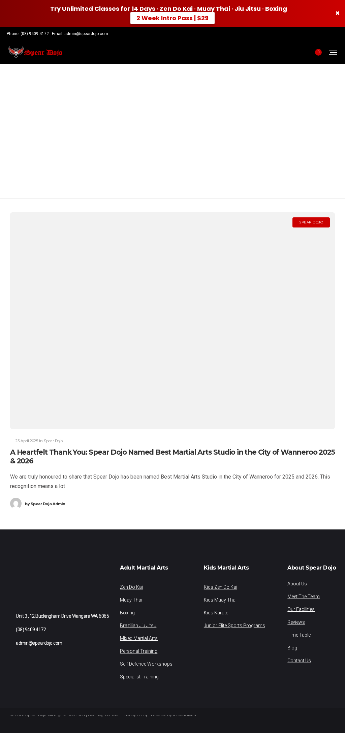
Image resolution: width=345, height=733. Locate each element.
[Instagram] (327, 33)
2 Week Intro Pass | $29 (172, 18)
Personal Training (138, 651)
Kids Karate (216, 612)
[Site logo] (35, 52)
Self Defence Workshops (146, 664)
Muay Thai (131, 600)
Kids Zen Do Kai (220, 587)
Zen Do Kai (131, 587)
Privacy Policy (135, 714)
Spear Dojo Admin (45, 503)
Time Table (299, 635)
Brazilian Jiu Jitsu (138, 625)
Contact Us (299, 660)
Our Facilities (301, 609)
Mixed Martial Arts (139, 638)
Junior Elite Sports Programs (234, 625)
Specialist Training (139, 676)
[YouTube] (336, 33)
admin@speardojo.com (86, 33)
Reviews (296, 622)
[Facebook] (318, 33)
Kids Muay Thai (220, 600)
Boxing (127, 612)
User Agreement (103, 714)
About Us (297, 583)
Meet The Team (303, 596)
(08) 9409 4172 (35, 33)
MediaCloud (184, 714)
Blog (292, 647)
